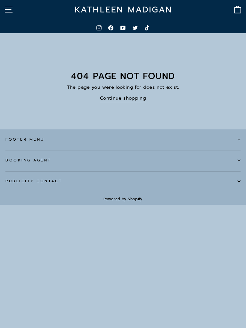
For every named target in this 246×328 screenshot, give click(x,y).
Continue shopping (123, 98)
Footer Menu (25, 139)
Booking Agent (28, 160)
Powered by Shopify (123, 199)
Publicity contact (33, 181)
